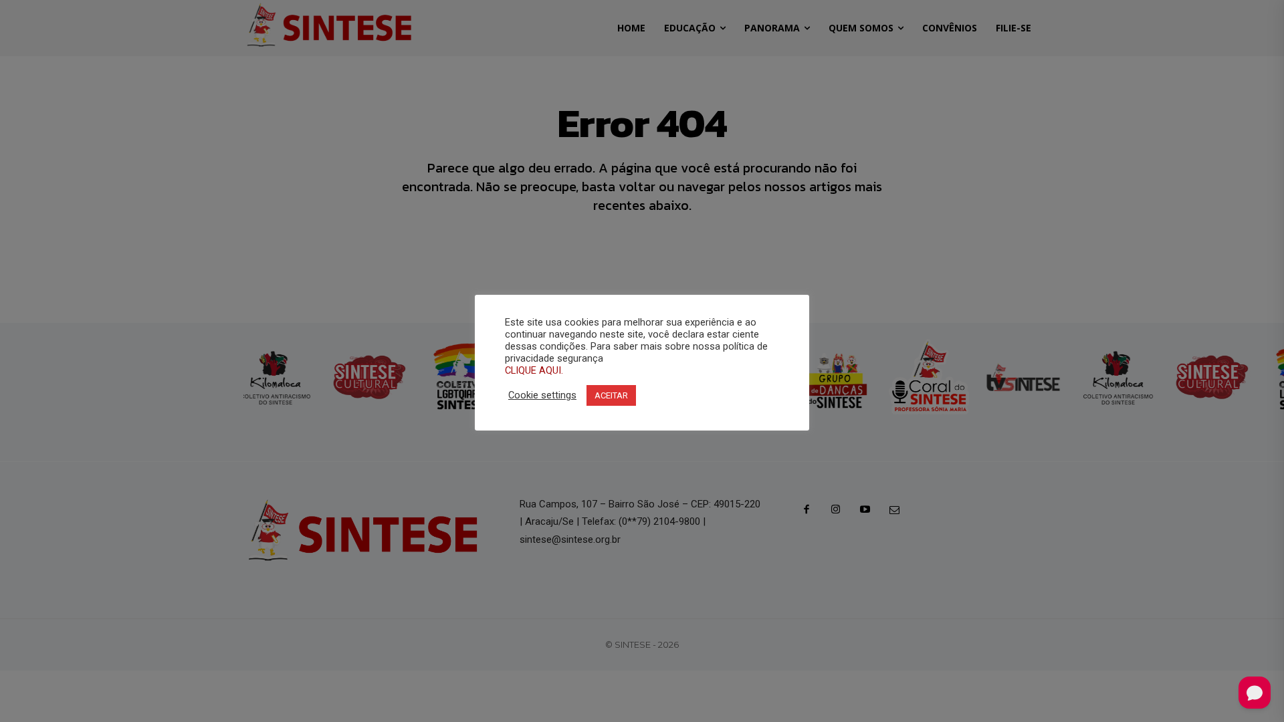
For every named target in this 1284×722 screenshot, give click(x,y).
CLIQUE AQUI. (534, 370)
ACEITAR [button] (611, 395)
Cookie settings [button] (542, 395)
